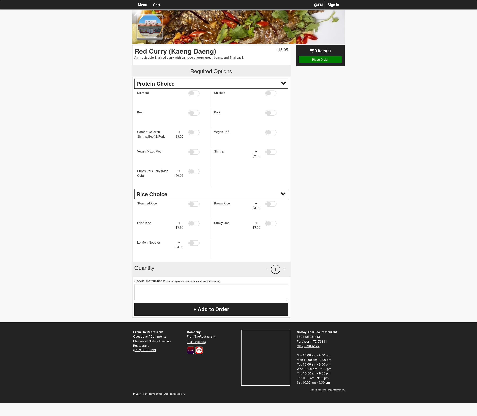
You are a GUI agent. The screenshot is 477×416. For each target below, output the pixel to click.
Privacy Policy (140, 394)
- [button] (267, 268)
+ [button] (284, 268)
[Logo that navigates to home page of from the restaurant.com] (190, 350)
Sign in (333, 5)
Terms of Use (155, 394)
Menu (142, 5)
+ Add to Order (211, 309)
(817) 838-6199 (144, 350)
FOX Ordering (196, 342)
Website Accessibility (174, 394)
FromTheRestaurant (201, 336)
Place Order (320, 59)
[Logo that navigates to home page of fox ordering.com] (198, 350)
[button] (198, 93)
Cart (156, 5)
